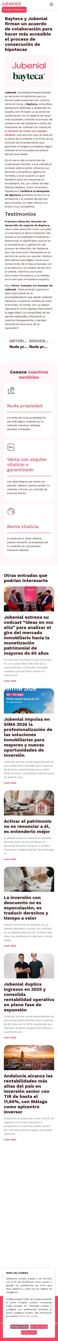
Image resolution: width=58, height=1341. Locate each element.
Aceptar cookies (29, 1332)
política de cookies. (28, 1316)
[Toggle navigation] (51, 4)
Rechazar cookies (39, 1326)
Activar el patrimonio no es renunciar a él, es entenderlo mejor (28, 826)
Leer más (10, 680)
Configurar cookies (19, 1326)
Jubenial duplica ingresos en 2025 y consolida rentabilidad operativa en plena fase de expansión (29, 996)
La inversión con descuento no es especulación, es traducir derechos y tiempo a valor (26, 908)
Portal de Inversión (14, 10)
